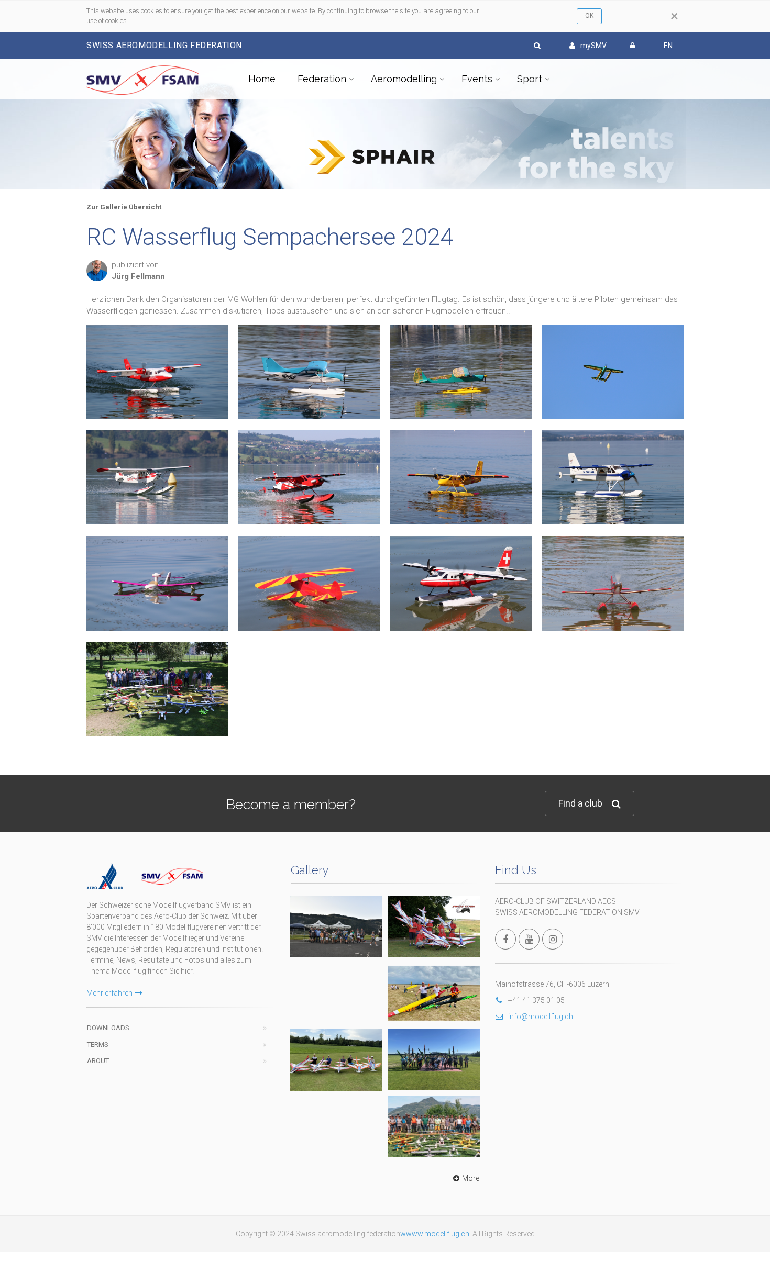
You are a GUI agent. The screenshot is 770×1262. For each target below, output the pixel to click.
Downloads (108, 1028)
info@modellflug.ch (540, 1016)
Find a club (580, 803)
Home (262, 78)
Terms (97, 1044)
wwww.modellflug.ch (434, 1234)
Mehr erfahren (109, 993)
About (98, 1061)
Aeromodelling (404, 78)
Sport (529, 78)
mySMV (593, 45)
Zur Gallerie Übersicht (123, 207)
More (470, 1178)
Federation (322, 78)
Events (476, 78)
